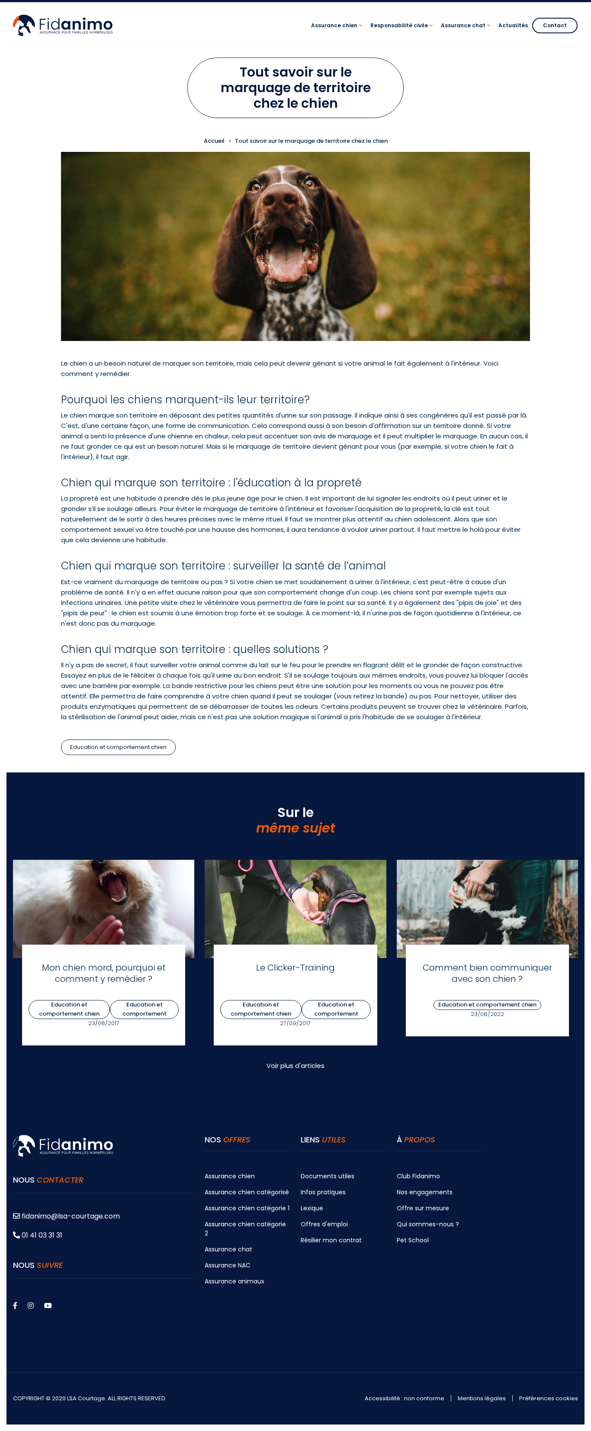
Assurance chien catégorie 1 (247, 1208)
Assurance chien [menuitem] (338, 33)
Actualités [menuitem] (513, 25)
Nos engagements (425, 1192)
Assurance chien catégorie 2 (245, 1229)
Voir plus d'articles (295, 1065)
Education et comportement (144, 1009)
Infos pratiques (323, 1192)
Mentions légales (482, 1398)
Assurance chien (230, 1176)
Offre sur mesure (423, 1208)
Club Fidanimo (418, 1176)
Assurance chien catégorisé (247, 1192)
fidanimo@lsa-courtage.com (71, 1216)
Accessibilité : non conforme (404, 1398)
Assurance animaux (234, 1281)
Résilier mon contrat (331, 1240)
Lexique (312, 1208)
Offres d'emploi (324, 1224)
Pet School (413, 1240)
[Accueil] (62, 24)
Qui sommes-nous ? (428, 1224)
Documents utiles (327, 1176)
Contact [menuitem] (555, 25)
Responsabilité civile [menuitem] (402, 33)
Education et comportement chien (118, 747)
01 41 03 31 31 (41, 1235)
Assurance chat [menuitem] (467, 33)
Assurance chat (228, 1249)
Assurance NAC (228, 1265)
